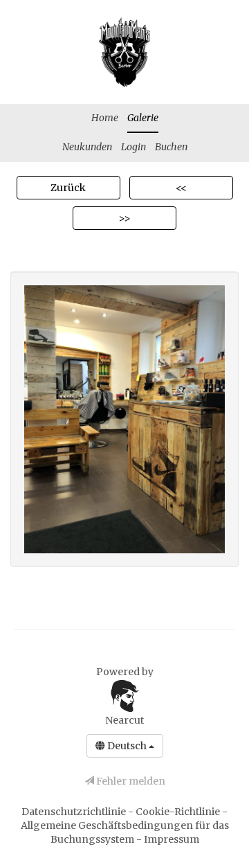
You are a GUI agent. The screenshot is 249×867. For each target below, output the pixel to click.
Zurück (68, 187)
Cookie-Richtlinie (179, 811)
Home (104, 117)
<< (181, 187)
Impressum (171, 839)
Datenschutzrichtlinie (74, 811)
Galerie (142, 117)
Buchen (171, 147)
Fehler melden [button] (129, 781)
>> (124, 218)
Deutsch (127, 746)
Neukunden (87, 147)
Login (133, 147)
